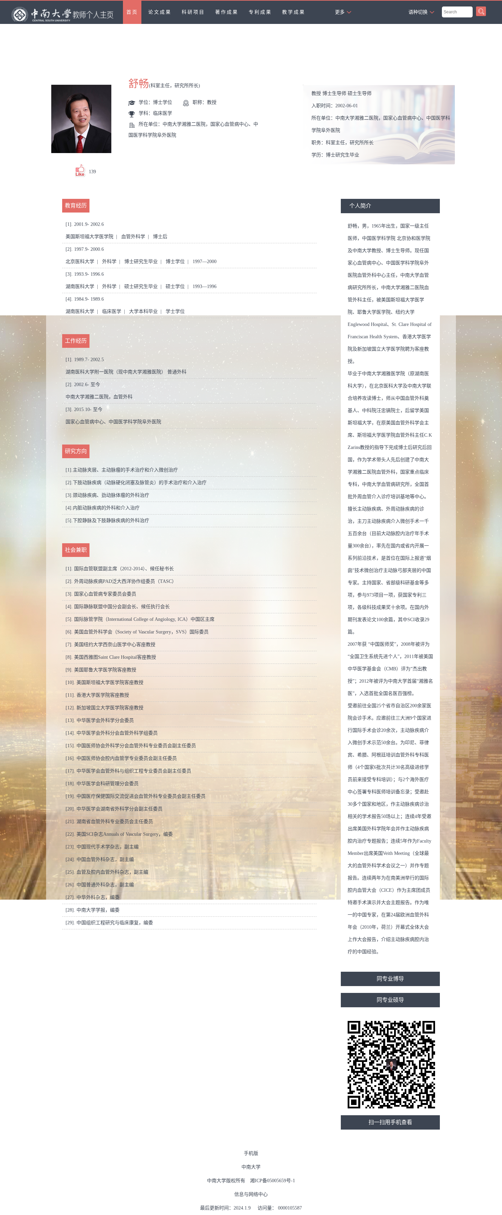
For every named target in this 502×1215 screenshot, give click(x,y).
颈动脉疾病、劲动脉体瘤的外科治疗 (111, 495)
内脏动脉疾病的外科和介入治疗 (106, 507)
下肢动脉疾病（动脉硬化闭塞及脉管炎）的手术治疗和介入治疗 (140, 482)
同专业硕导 (390, 1000)
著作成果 (226, 12)
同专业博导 (390, 979)
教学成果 (293, 12)
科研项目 (193, 12)
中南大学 (251, 1167)
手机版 (251, 1153)
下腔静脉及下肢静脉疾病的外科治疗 (111, 520)
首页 (132, 12)
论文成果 (159, 12)
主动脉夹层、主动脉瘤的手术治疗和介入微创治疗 (125, 470)
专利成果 (260, 12)
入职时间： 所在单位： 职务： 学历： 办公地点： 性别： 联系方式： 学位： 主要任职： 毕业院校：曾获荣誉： (381, 126)
